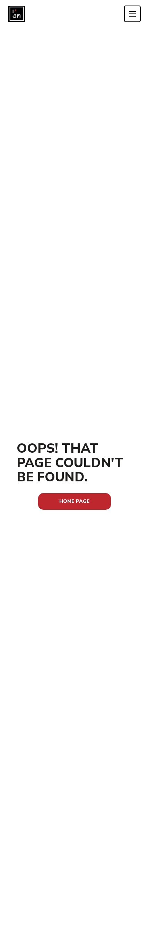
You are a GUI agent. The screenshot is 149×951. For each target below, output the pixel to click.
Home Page (74, 501)
